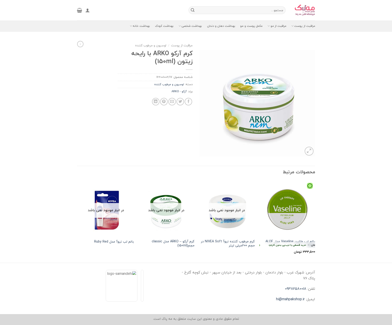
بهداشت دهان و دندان (221, 26)
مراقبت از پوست (304, 26)
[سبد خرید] (79, 10)
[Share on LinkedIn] (155, 101)
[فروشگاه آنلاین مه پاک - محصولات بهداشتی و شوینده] (303, 10)
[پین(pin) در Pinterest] (164, 101)
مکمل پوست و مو (251, 26)
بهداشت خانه (141, 26)
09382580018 (295, 288)
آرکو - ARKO (179, 91)
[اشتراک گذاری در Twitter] (180, 101)
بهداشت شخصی (191, 26)
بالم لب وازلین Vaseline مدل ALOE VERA (287, 244)
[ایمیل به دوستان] (172, 101)
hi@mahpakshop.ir (290, 299)
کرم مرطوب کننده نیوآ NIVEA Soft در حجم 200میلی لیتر (228, 244)
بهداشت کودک (164, 26)
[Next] (78, 221)
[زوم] (309, 151)
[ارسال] (192, 10)
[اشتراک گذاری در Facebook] (188, 101)
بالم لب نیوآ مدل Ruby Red (114, 242)
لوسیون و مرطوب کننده (150, 45)
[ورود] (87, 10)
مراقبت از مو (278, 26)
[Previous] (314, 221)
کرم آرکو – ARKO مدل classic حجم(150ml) (173, 244)
